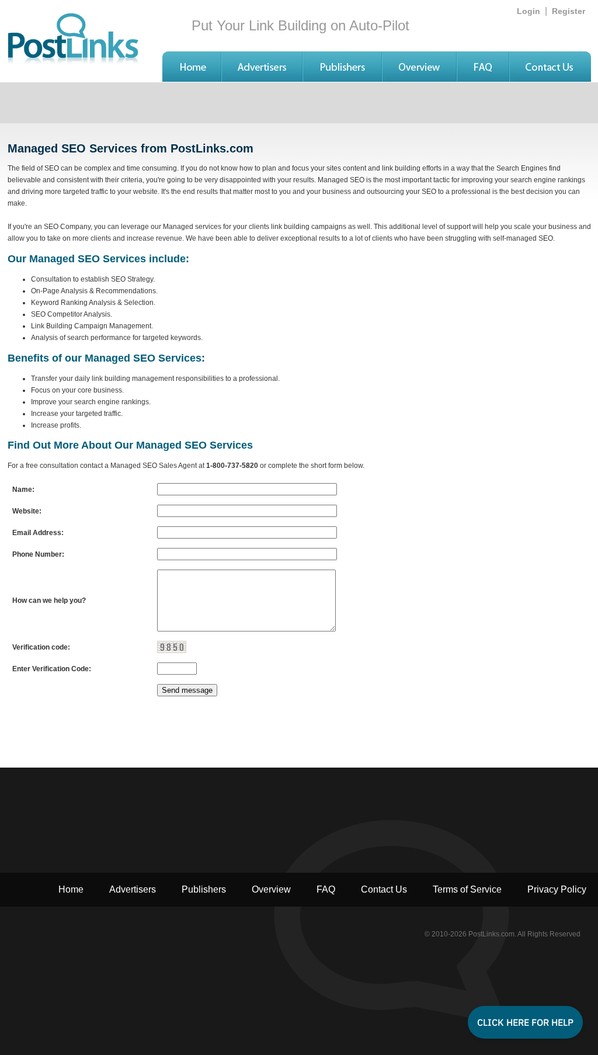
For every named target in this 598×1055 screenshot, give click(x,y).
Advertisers (132, 889)
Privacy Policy (556, 889)
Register (568, 11)
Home (71, 889)
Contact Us (384, 889)
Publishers (204, 889)
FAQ (326, 889)
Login (528, 11)
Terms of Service (467, 889)
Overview (271, 889)
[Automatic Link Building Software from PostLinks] (191, 79)
